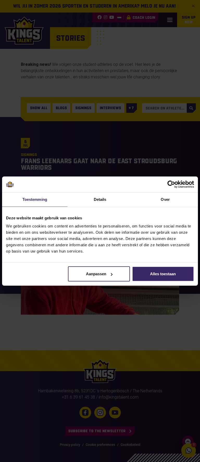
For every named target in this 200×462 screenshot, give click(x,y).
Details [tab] (100, 199)
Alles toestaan (163, 274)
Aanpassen (96, 274)
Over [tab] (165, 199)
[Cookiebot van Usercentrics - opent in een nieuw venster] (171, 184)
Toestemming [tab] (34, 199)
